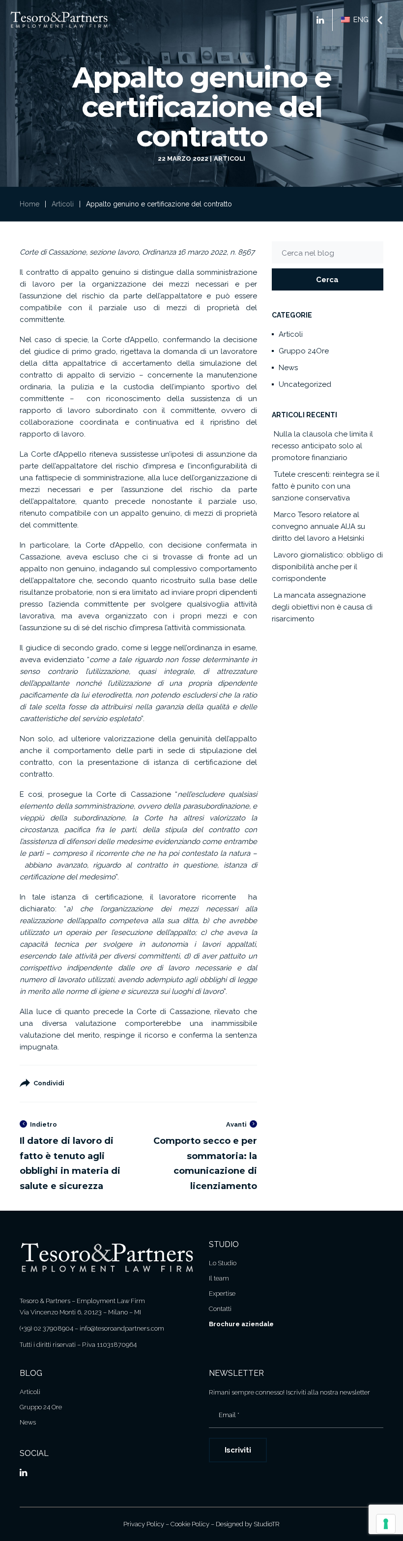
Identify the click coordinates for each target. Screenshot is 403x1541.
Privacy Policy (143, 1524)
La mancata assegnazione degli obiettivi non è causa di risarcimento (322, 607)
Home (29, 204)
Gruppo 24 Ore (41, 1407)
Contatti (220, 1308)
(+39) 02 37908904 (46, 1328)
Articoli (229, 158)
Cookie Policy (190, 1524)
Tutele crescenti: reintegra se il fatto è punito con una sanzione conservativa (325, 486)
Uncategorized (305, 384)
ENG (360, 19)
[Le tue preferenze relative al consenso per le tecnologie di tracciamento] (385, 1523)
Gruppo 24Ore (304, 351)
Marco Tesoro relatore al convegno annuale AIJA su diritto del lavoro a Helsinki (318, 526)
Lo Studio (222, 1263)
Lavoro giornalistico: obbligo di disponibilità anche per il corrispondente (327, 567)
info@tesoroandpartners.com (122, 1328)
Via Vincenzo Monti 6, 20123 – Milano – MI (80, 1312)
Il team (219, 1278)
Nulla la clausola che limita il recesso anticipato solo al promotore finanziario (322, 446)
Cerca (327, 279)
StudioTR (267, 1524)
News (288, 367)
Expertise (222, 1293)
